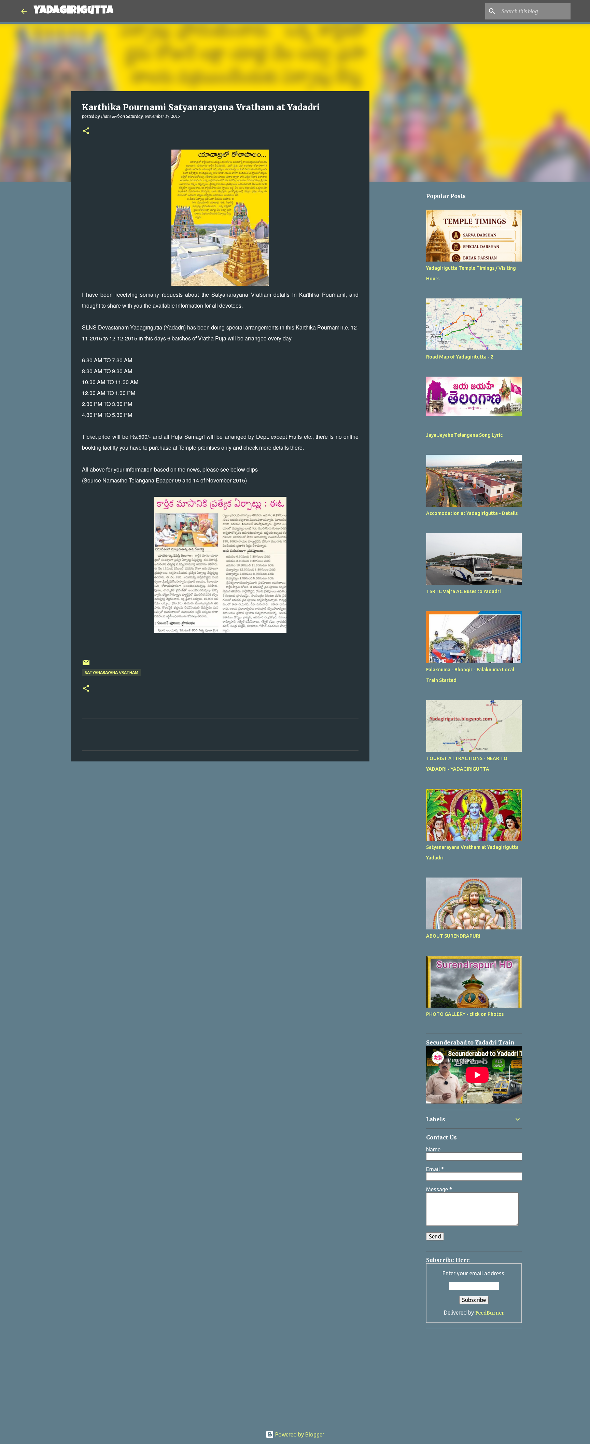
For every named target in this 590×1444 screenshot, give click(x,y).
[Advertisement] (404, 391)
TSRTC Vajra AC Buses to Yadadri (463, 591)
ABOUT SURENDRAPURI (453, 936)
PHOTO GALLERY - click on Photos (465, 1014)
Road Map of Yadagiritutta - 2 (459, 357)
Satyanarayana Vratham (111, 672)
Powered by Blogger (299, 1434)
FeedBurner (489, 1313)
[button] (86, 131)
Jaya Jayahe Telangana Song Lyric (464, 435)
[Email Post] (86, 665)
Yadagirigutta (73, 11)
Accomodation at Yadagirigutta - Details (472, 513)
